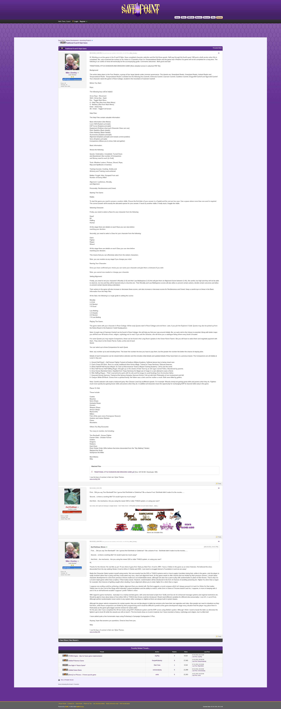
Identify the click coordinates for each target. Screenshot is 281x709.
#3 (218, 541)
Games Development (72, 40)
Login (76, 21)
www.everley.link (95, 479)
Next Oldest (64, 640)
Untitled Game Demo (75, 670)
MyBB (66, 706)
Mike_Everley (133, 53)
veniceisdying (157, 670)
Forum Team (62, 703)
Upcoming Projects (85, 40)
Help (213, 17)
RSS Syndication (125, 703)
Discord (206, 17)
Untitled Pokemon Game (76, 661)
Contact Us (71, 703)
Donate (219, 17)
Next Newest (73, 640)
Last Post (194, 656)
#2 (218, 488)
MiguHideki (201, 666)
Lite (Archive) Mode (99, 703)
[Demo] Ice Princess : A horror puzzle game (82, 675)
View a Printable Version (67, 679)
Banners (199, 17)
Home (177, 17)
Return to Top (88, 703)
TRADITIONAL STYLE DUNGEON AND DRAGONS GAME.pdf (114, 472)
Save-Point (61, 40)
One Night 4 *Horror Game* (77, 665)
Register (82, 21)
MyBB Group (80, 706)
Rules (184, 17)
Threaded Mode (217, 48)
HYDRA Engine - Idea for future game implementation (85, 656)
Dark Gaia (157, 665)
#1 (218, 53)
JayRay (157, 656)
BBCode (191, 17)
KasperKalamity (157, 660)
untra (157, 674)
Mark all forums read (112, 703)
